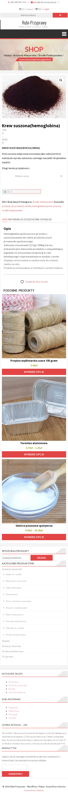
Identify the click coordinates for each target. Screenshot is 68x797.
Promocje (13, 714)
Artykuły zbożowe (11, 646)
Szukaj (41, 557)
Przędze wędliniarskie (16, 608)
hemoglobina (39, 206)
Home (7, 55)
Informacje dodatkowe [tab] (24, 219)
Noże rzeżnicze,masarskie (18, 601)
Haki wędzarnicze (15, 614)
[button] (61, 80)
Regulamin (13, 707)
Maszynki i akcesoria (16, 581)
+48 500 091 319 (18, 2)
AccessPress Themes (34, 790)
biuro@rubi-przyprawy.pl (44, 2)
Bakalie (6, 640)
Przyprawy (7, 656)
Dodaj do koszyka (27, 191)
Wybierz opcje (34, 371)
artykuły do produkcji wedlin (16, 206)
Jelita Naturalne (13, 587)
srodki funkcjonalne (12, 210)
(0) (39, 9)
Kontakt (12, 718)
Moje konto (14, 711)
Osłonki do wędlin (15, 628)
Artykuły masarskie (24, 55)
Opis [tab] (4, 219)
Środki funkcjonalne (50, 55)
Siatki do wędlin (14, 574)
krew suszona (54, 206)
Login (46, 9)
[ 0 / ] (27, 9)
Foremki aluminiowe (16, 621)
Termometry (12, 594)
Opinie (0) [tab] (46, 219)
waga (5, 174)
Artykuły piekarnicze (12, 651)
